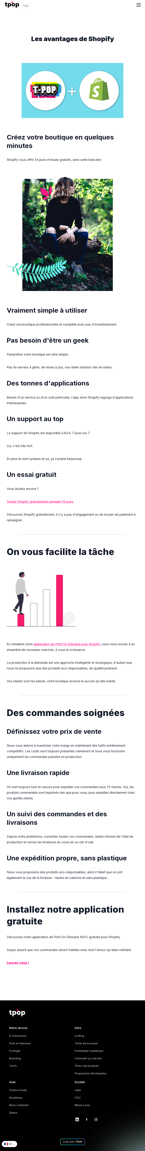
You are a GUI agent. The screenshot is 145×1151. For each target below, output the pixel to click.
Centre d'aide (18, 1090)
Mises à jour (82, 1105)
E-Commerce (17, 1035)
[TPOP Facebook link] (86, 1119)
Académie (15, 1097)
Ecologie (14, 1050)
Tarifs (13, 1065)
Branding (15, 1058)
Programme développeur (91, 1073)
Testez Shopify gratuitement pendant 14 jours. (40, 501)
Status (13, 1112)
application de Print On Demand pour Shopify (67, 644)
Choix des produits (87, 1065)
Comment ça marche (88, 1058)
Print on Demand (19, 1043)
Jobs (78, 1090)
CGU (78, 1097)
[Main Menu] (138, 5)
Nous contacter (19, 1105)
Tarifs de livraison (86, 1043)
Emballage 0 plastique (89, 1050)
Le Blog (79, 1035)
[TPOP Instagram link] (96, 1119)
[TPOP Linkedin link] (77, 1119)
